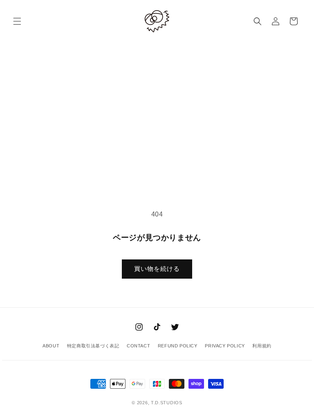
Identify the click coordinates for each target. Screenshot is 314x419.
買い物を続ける (157, 268)
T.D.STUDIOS (166, 402)
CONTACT (138, 345)
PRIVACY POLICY (224, 345)
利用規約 (261, 345)
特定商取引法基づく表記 (93, 345)
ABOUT (51, 345)
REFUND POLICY (177, 345)
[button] (17, 21)
